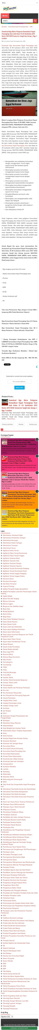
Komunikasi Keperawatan (11, 754)
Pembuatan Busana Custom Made (14, 820)
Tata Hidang (7, 971)
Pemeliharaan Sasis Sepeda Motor (14, 847)
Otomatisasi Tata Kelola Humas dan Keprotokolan (19, 789)
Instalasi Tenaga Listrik (10, 705)
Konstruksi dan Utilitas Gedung (13, 759)
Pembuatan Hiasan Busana (12, 825)
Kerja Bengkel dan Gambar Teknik (14, 728)
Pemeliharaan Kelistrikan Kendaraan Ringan (17, 834)
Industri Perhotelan (9, 698)
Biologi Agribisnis (8, 611)
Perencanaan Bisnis (9, 900)
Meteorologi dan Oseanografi (12, 779)
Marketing (6, 771)
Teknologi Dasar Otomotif (11, 998)
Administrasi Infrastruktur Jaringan (14, 538)
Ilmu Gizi (6, 690)
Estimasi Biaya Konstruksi (11, 657)
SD (4, 945)
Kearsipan (6, 720)
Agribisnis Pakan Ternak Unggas (13, 555)
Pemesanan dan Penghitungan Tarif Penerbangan (19, 849)
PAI (4, 799)
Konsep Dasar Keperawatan (12, 756)
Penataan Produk (8, 867)
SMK (24, 41)
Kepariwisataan (8, 725)
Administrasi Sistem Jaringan (12, 543)
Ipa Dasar (6, 708)
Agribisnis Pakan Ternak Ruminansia (15, 553)
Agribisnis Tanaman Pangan (12, 563)
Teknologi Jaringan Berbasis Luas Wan (15, 1001)
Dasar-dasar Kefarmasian (11, 632)
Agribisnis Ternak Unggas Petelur (14, 576)
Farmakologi (7, 665)
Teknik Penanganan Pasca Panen (14, 986)
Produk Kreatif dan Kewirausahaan (14, 925)
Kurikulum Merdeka (9, 766)
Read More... (11, 419)
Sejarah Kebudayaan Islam (12, 951)
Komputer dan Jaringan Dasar (13, 743)
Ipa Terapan (7, 711)
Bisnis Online (7, 614)
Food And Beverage (9, 672)
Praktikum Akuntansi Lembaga (13, 918)
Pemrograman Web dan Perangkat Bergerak (17, 865)
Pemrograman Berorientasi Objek (14, 857)
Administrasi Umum (9, 548)
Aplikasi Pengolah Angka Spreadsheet (15, 589)
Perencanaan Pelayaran (11, 908)
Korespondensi (8, 764)
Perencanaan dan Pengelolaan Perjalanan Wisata (19, 905)
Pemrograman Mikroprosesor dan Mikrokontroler (19, 862)
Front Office (7, 675)
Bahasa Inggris (8, 604)
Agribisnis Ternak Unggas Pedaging (14, 573)
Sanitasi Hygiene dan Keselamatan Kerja (16, 943)
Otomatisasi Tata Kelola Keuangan (14, 794)
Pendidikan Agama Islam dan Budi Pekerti (16, 870)
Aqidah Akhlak (7, 596)
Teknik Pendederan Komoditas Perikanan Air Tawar (20, 988)
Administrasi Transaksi (10, 545)
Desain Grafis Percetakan (11, 647)
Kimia (5, 733)
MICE (5, 782)
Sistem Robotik (8, 961)
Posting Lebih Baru (7, 424)
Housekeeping (7, 685)
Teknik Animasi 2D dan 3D (11, 974)
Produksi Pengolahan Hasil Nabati (14, 933)
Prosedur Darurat (8, 940)
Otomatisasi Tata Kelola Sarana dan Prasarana (18, 797)
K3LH (5, 713)
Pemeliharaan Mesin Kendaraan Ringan (16, 837)
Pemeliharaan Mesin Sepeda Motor (14, 840)
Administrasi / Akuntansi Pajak (13, 535)
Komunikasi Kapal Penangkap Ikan (12, 41)
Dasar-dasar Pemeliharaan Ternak (14, 641)
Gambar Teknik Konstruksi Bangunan (15, 680)
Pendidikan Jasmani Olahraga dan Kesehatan (18, 872)
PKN (4, 915)
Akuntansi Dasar (8, 579)
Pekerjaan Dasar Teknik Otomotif (14, 807)
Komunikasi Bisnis (9, 746)
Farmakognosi (7, 662)
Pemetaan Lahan (8, 852)
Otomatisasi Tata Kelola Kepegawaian (15, 791)
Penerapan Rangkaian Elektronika (14, 875)
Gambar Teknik (8, 677)
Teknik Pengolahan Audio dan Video (15, 996)
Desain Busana (8, 644)
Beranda (21, 424)
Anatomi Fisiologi (8, 586)
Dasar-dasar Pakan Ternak (12, 639)
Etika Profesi (7, 659)
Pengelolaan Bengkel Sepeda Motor (15, 882)
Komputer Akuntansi (9, 741)
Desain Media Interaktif (10, 649)
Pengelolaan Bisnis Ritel (11, 885)
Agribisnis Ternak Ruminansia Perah (15, 571)
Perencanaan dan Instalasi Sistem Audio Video (18, 903)
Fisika (5, 670)
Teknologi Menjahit (9, 1006)
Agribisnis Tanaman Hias (11, 561)
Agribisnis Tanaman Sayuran (12, 566)
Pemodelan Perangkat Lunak (12, 854)
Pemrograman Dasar (10, 860)
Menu (6, 16)
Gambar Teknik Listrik (10, 682)
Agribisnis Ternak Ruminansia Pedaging (16, 568)
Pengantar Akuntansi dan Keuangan (15, 880)
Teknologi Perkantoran (10, 1008)
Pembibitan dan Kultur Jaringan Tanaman (16, 817)
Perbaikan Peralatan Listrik (12, 895)
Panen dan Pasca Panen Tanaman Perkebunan (18, 802)
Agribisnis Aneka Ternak (11, 550)
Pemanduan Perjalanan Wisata (13, 812)
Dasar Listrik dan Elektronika (12, 627)
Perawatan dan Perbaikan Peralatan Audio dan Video (20, 893)
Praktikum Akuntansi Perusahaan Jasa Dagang (18, 920)
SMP (4, 968)
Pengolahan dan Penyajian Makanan (15, 890)
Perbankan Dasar (8, 898)
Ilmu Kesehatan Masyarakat (12, 693)
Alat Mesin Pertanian (10, 584)
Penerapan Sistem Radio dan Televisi (15, 877)
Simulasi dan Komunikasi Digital (13, 956)
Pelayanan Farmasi (9, 809)
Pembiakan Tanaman (10, 814)
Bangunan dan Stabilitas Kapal (13, 606)
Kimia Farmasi (7, 736)
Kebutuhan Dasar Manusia (11, 723)
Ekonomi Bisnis (8, 654)
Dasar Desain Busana (10, 622)
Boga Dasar (7, 616)
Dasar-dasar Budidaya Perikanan (14, 629)
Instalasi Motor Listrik (10, 700)
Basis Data (6, 609)
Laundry (5, 769)
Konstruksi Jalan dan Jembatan (13, 761)
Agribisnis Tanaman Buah (11, 558)
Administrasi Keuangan (10, 540)
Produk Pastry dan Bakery (11, 928)
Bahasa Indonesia (9, 601)
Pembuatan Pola (8, 827)
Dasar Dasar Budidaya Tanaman (13, 619)
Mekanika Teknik (8, 777)
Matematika (7, 774)
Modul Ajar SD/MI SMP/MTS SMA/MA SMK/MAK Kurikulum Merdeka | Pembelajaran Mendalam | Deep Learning (20, 1025)
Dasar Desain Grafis (9, 624)
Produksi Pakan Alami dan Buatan (14, 931)
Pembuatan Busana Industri (12, 822)
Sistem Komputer (8, 958)
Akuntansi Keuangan (10, 581)
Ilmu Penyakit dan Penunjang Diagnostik (16, 695)
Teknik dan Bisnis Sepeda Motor (13, 976)
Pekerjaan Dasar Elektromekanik (13, 804)
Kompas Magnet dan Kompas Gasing (15, 738)
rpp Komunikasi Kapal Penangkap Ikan (15, 145)
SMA (4, 963)
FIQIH (5, 667)
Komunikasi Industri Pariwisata (13, 748)
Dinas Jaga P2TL (8, 652)
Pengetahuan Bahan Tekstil (12, 888)
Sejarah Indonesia (9, 948)
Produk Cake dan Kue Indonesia (13, 923)
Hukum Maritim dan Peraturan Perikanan (16, 688)
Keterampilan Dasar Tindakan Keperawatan (17, 730)
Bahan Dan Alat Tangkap (11, 598)
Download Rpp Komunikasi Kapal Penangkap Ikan (19, 45)
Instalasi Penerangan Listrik (12, 703)
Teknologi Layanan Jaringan (12, 1003)
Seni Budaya (7, 953)
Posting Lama (33, 424)
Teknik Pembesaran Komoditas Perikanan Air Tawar (20, 979)
